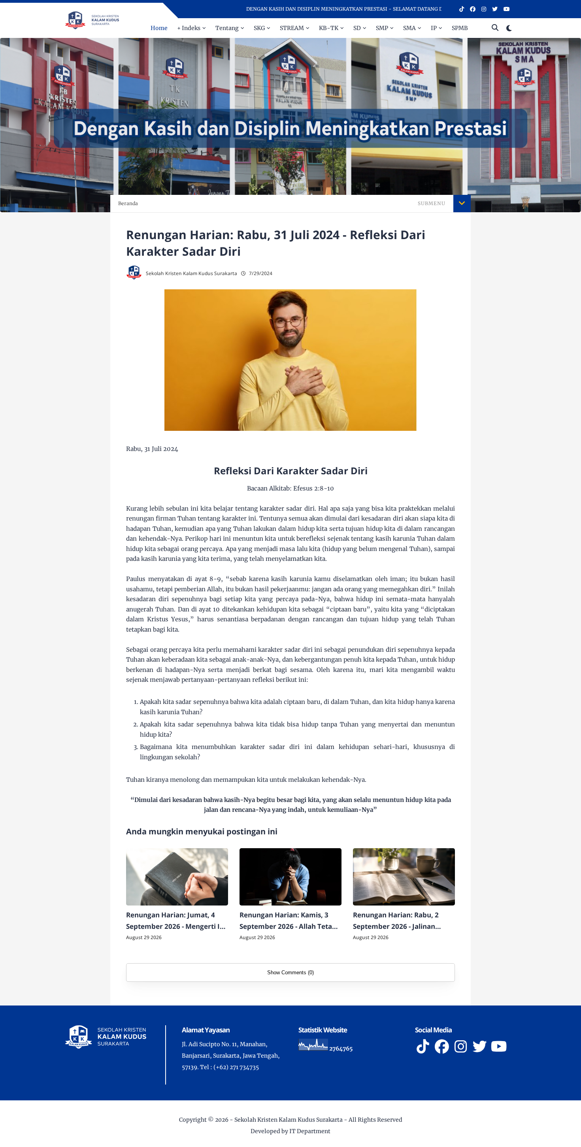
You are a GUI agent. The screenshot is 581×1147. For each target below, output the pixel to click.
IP (434, 28)
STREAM (292, 28)
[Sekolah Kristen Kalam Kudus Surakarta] (92, 19)
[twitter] (495, 9)
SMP (382, 28)
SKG (259, 28)
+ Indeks (188, 28)
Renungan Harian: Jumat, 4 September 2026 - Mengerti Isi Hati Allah (175, 921)
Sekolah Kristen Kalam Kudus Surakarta (288, 1119)
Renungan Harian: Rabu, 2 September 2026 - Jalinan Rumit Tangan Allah (396, 921)
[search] (495, 28)
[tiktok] (461, 9)
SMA (409, 28)
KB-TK (328, 28)
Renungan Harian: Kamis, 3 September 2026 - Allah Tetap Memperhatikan (288, 921)
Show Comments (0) (290, 972)
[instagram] (483, 9)
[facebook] (472, 9)
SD (357, 28)
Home (159, 28)
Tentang (227, 28)
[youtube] (507, 9)
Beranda (128, 203)
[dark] (509, 28)
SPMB (460, 28)
